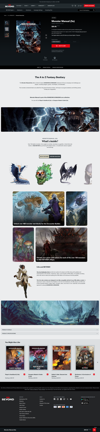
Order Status (22, 415)
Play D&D (18, 5)
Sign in (80, 5)
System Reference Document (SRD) (27, 417)
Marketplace (51, 5)
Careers (41, 401)
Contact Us (42, 399)
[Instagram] (58, 399)
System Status (22, 409)
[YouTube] (71, 399)
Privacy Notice (41, 389)
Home (5, 15)
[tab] (44, 156)
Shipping (21, 401)
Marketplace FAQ (23, 399)
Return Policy (22, 403)
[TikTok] (74, 399)
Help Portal (21, 405)
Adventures (28, 10)
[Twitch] (64, 399)
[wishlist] (72, 5)
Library (33, 5)
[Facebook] (61, 399)
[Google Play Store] (85, 400)
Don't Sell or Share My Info (25, 411)
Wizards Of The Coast (44, 403)
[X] (67, 399)
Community (41, 5)
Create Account (89, 5)
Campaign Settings (38, 10)
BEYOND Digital (9, 10)
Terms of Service (34, 389)
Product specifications (57, 67)
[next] (90, 176)
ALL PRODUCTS (11, 15)
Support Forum (22, 407)
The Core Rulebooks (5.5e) (43, 272)
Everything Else (48, 10)
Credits (41, 405)
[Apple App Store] (85, 403)
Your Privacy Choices (24, 413)
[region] (7, 29)
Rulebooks (19, 10)
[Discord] (54, 399)
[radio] (56, 42)
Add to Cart (62, 45)
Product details (46, 67)
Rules (25, 5)
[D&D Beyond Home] (9, 5)
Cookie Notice (22, 419)
